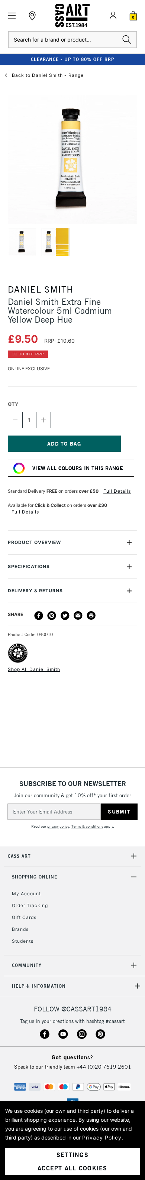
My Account (26, 893)
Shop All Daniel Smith (34, 669)
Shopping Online (34, 877)
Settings (72, 1154)
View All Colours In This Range (77, 468)
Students (22, 941)
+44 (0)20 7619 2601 (104, 1066)
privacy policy (58, 826)
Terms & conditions (87, 826)
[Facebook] (38, 615)
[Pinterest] (51, 615)
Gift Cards (24, 917)
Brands (20, 929)
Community (27, 965)
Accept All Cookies (72, 1168)
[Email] (78, 615)
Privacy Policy (102, 1137)
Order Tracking (30, 905)
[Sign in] (113, 16)
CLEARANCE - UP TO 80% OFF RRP (72, 59)
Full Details (117, 491)
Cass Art (19, 856)
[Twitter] (65, 615)
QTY (13, 404)
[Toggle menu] (12, 16)
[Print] (91, 615)
